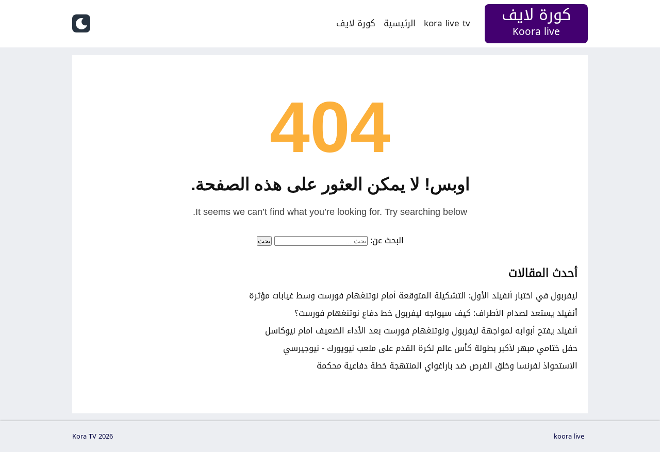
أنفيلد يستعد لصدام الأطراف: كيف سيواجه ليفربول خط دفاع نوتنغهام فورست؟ (436, 313)
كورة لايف (355, 23)
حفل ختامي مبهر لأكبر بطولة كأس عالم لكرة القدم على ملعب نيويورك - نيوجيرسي (430, 348)
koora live (569, 436)
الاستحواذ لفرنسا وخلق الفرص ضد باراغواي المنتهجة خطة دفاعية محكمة (447, 366)
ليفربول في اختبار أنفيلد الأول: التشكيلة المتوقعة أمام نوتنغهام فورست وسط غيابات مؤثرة (413, 296)
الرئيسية (400, 23)
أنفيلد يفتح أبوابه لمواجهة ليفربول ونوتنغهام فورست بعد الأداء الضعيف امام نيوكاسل (421, 331)
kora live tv (447, 23)
